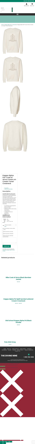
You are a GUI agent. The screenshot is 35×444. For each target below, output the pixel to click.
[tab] (10, 188)
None (4, 229)
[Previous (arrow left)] (1, 443)
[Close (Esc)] (1, 441)
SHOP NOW (2, 366)
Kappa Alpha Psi (8, 24)
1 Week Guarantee (8, 235)
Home (2, 24)
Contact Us (17, 351)
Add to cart (6, 246)
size (3, 225)
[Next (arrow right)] (4, 443)
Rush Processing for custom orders (9, 228)
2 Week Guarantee (8, 233)
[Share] (4, 441)
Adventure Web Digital (23, 360)
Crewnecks (14, 24)
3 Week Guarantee (8, 231)
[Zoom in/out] (10, 441)
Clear (5, 226)
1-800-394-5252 (29, 357)
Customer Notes (5, 236)
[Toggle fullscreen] (7, 441)
